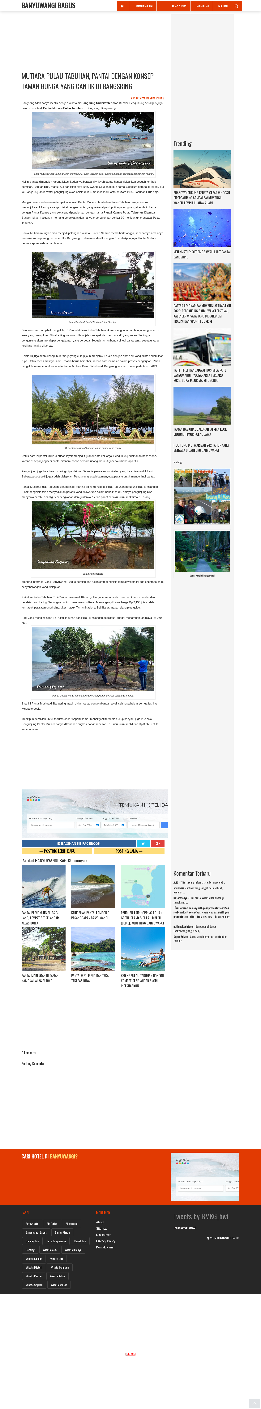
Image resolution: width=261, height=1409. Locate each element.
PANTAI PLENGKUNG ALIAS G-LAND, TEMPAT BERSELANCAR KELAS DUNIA (40, 917)
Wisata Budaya (73, 1250)
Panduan (223, 6)
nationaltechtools (183, 926)
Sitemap (101, 1228)
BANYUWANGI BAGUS (48, 5)
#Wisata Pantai (140, 98)
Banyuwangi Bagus (36, 1232)
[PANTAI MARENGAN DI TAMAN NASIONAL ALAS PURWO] (44, 949)
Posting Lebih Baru (59, 851)
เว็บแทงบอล (180, 908)
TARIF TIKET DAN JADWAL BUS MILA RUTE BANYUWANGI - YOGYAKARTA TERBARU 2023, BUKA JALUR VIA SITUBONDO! (199, 375)
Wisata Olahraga (60, 1267)
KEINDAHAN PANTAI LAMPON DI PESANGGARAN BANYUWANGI (90, 915)
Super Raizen (180, 936)
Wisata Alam (50, 1250)
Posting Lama (127, 851)
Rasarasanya (180, 898)
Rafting (30, 1250)
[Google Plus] (158, 843)
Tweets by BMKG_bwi (200, 1216)
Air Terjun (52, 1223)
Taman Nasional (144, 6)
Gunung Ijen (32, 1241)
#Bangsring (157, 98)
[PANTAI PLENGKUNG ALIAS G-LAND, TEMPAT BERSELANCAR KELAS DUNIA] (44, 886)
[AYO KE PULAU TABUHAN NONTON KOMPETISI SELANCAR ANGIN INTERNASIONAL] (143, 949)
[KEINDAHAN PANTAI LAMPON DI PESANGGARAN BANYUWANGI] (93, 886)
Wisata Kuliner (34, 1258)
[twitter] (143, 843)
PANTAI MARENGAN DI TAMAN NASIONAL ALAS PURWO (40, 978)
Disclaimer (103, 1234)
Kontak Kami (104, 1247)
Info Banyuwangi (56, 1241)
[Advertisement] (93, 41)
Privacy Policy (105, 1241)
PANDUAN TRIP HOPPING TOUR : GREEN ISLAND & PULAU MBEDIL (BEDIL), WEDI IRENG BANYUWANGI (142, 917)
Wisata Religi (57, 1276)
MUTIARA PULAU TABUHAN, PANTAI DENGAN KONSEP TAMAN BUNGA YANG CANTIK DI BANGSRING (87, 81)
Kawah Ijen (80, 1241)
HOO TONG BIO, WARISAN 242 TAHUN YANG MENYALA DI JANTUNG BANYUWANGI (201, 448)
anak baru (178, 888)
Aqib (175, 882)
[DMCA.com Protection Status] (184, 1226)
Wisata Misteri (34, 1267)
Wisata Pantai (34, 1276)
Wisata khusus (59, 1285)
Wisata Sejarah (34, 1285)
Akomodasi (202, 6)
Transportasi (179, 6)
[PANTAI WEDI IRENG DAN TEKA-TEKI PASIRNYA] (93, 949)
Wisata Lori (56, 1258)
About (100, 1222)
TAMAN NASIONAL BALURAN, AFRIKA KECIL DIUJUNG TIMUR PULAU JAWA (200, 432)
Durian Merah (62, 1232)
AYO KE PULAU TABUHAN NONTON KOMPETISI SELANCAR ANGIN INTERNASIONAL (142, 980)
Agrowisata (32, 1223)
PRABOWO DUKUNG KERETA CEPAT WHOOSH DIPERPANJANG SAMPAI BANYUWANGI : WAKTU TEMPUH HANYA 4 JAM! (201, 197)
